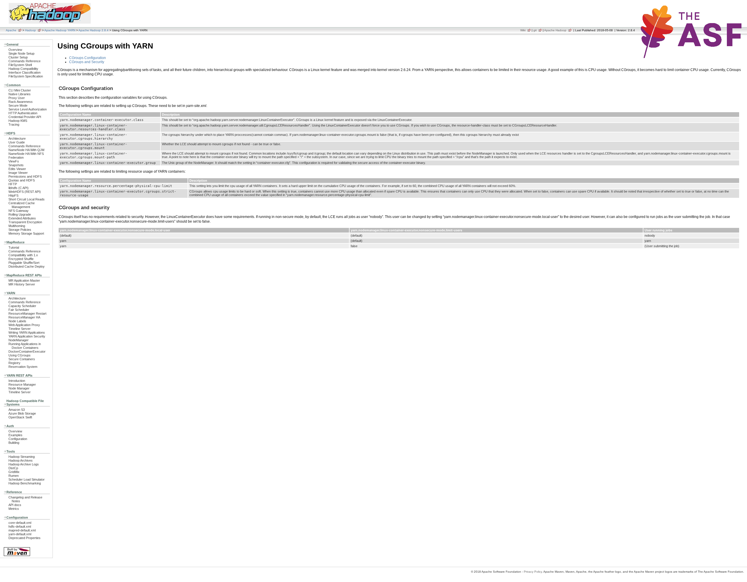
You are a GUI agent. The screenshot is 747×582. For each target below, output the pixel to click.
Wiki (523, 30)
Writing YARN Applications (26, 332)
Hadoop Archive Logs (23, 464)
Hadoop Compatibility (23, 68)
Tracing (13, 124)
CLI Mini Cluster (19, 90)
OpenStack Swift (20, 417)
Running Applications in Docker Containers (24, 345)
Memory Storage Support (26, 233)
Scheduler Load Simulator (26, 479)
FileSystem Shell (20, 65)
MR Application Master (24, 280)
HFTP (12, 184)
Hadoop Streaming (21, 456)
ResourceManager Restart (27, 313)
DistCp (13, 468)
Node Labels (17, 321)
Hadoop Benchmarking (24, 483)
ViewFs (13, 161)
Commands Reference (24, 61)
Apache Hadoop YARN (59, 30)
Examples (15, 435)
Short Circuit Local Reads (26, 199)
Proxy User (16, 98)
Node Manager (18, 388)
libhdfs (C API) (18, 188)
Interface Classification (24, 72)
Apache (11, 30)
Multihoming (16, 226)
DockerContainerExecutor (27, 351)
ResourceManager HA (24, 317)
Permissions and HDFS (25, 176)
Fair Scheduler (18, 309)
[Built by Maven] (17, 555)
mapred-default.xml (22, 530)
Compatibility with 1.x (23, 255)
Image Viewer (18, 172)
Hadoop (30, 30)
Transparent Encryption (25, 222)
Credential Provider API (24, 117)
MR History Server (21, 284)
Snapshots (16, 165)
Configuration (17, 439)
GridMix (14, 472)
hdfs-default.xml (19, 526)
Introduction (16, 380)
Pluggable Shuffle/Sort (23, 262)
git (535, 30)
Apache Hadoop (555, 30)
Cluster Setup (18, 57)
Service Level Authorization (27, 109)
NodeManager (18, 340)
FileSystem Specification (25, 76)
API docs (14, 505)
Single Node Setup (21, 53)
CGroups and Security (86, 62)
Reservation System (22, 366)
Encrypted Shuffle (21, 259)
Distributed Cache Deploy (26, 266)
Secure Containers (21, 359)
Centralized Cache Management (21, 205)
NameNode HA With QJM (26, 150)
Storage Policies (19, 229)
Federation (16, 157)
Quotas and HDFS (21, 180)
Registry (14, 363)
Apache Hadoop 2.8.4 (93, 30)
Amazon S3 (16, 409)
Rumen (13, 475)
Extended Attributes (22, 218)
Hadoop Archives (20, 460)
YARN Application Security (26, 336)
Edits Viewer (17, 169)
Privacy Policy (533, 571)
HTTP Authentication (22, 113)
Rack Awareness (20, 101)
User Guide (16, 142)
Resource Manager (22, 384)
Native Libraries (19, 94)
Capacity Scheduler (22, 306)
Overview (15, 49)
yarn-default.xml (19, 534)
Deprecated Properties (24, 538)
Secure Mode (17, 105)
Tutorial (13, 247)
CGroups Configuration (87, 58)
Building (13, 442)
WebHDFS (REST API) (24, 191)
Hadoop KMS (17, 120)
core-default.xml (19, 522)
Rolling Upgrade (19, 214)
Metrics (13, 508)
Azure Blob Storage (22, 413)
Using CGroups (19, 355)
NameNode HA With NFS (26, 153)
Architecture (17, 138)
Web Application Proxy (24, 325)
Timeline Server (19, 328)
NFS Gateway (18, 210)
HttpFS (13, 195)
